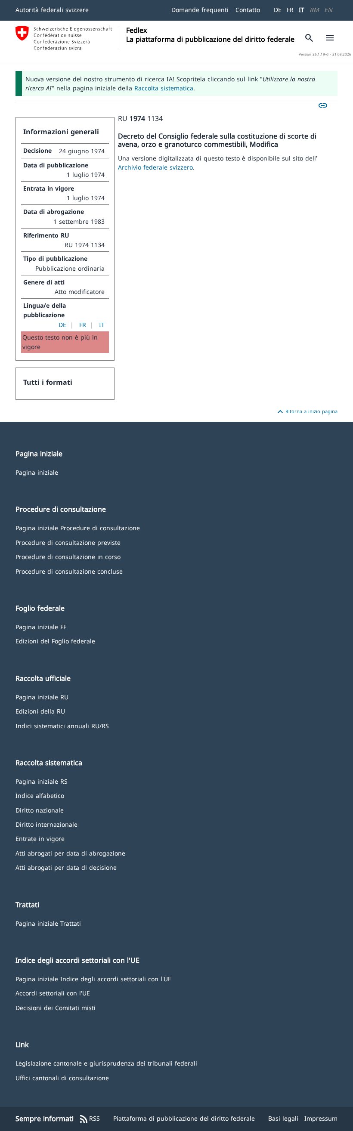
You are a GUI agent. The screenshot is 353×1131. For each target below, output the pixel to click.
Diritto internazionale (46, 824)
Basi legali (283, 1118)
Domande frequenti (200, 10)
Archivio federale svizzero (155, 167)
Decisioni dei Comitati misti (55, 1007)
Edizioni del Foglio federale (55, 640)
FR (290, 10)
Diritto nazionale (39, 809)
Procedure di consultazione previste (68, 542)
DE (278, 10)
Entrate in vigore (40, 838)
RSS (89, 1119)
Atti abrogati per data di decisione (66, 867)
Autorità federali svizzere (52, 10)
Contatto (247, 10)
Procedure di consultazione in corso (68, 556)
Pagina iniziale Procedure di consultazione (77, 527)
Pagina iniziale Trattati (48, 923)
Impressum (321, 1118)
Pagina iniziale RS (41, 781)
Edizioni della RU (40, 710)
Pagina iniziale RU (41, 696)
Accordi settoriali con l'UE (52, 992)
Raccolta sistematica (163, 88)
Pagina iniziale (36, 472)
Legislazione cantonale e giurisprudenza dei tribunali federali (106, 1062)
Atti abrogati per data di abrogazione (70, 852)
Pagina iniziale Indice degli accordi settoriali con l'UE (93, 978)
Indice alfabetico (39, 795)
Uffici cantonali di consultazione (62, 1077)
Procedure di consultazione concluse (69, 571)
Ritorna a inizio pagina (306, 412)
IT (301, 10)
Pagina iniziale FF (40, 626)
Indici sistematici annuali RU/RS (62, 725)
